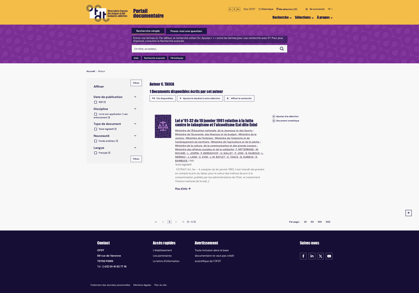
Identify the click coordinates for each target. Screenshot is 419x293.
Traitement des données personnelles (110, 284)
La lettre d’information (166, 261)
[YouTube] (329, 256)
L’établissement (162, 250)
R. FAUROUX (253, 153)
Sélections (303, 17)
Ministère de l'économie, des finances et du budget (206, 134)
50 (312, 221)
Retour (101, 71)
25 (305, 221)
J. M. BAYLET (217, 157)
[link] (156, 222)
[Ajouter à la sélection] (273, 116)
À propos (323, 17)
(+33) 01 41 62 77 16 (114, 266)
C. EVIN (203, 157)
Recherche (281, 17)
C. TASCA (232, 157)
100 (320, 221)
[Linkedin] (312, 256)
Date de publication (108, 97)
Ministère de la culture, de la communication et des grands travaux (215, 145)
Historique (267, 9)
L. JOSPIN (193, 153)
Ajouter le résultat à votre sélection (201, 98)
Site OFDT (249, 9)
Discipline (101, 109)
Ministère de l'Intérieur (199, 138)
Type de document (107, 124)
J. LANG (192, 157)
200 (328, 221)
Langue (99, 148)
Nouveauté (101, 136)
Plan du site (160, 284)
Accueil (90, 71)
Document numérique (287, 120)
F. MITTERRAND (245, 149)
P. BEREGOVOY (210, 153)
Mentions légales (142, 284)
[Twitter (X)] (320, 256)
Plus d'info (181, 188)
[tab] (148, 31)
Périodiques (177, 58)
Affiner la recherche (241, 98)
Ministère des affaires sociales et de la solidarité (204, 149)
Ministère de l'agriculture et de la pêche (235, 142)
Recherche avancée (154, 58)
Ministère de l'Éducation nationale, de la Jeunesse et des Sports (213, 130)
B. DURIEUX (247, 157)
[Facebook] (303, 256)
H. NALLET (226, 153)
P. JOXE (239, 153)
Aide (136, 58)
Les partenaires (162, 255)
